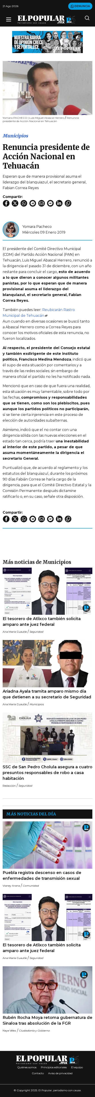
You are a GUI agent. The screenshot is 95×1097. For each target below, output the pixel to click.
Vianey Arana (11, 885)
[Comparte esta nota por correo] (41, 203)
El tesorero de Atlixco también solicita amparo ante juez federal (42, 621)
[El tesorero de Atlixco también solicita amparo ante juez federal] (47, 591)
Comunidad (31, 885)
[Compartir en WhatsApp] (23, 203)
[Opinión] (47, 42)
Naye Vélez (9, 1030)
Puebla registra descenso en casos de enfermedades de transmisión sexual (42, 875)
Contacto (38, 1073)
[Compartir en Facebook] (6, 203)
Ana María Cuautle (15, 631)
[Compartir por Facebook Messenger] (50, 203)
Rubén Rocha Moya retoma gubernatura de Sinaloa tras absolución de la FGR (47, 1020)
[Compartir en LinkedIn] (59, 203)
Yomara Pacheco (37, 227)
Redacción (9, 785)
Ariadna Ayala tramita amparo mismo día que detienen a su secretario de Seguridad (47, 694)
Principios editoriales (54, 1067)
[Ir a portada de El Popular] (46, 19)
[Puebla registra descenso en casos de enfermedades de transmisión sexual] (47, 844)
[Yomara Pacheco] (11, 229)
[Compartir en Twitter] (15, 203)
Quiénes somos (26, 1067)
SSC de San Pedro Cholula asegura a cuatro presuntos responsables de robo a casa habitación (47, 773)
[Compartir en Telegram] (32, 203)
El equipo (77, 1067)
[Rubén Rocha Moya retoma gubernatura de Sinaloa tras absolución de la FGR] (47, 989)
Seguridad (36, 631)
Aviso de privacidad (60, 1073)
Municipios (15, 135)
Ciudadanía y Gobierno (34, 1030)
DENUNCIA (82, 6)
